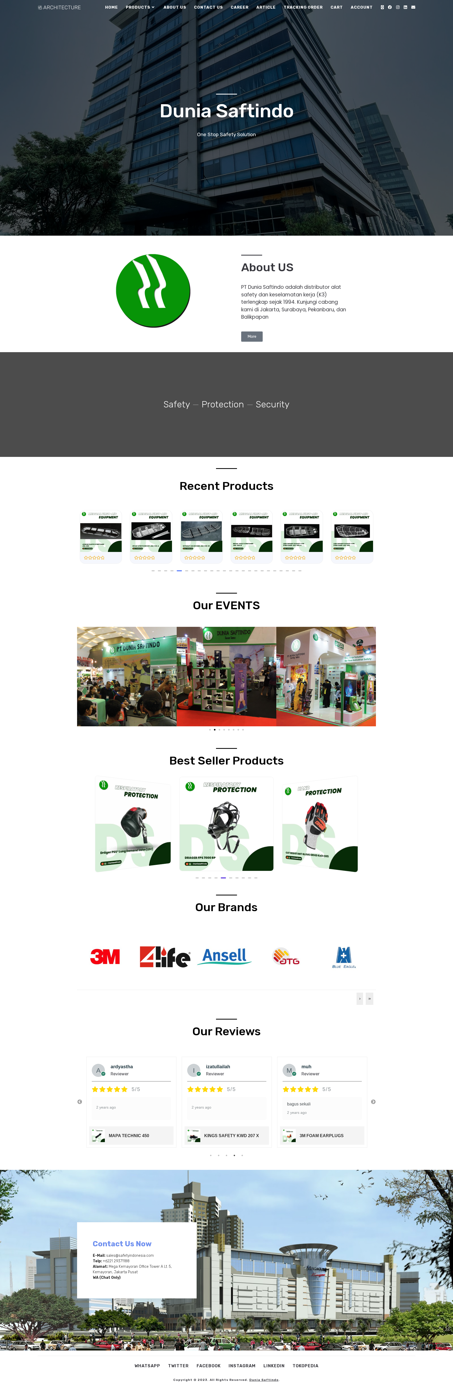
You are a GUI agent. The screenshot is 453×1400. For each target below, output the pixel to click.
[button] (153, 570)
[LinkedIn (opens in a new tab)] (405, 7)
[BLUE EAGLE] (344, 956)
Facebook (209, 1365)
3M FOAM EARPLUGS (226, 1135)
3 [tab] (226, 1155)
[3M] (105, 956)
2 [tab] (218, 1155)
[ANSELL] (224, 956)
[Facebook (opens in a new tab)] (390, 7)
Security (272, 404)
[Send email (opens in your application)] (413, 7)
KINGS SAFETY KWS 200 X (327, 1135)
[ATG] (284, 956)
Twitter (178, 1365)
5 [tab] (242, 1155)
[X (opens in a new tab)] (382, 7)
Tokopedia (306, 1365)
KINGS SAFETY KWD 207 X (136, 1135)
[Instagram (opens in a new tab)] (398, 7)
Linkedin (274, 1365)
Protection (223, 404)
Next (373, 1102)
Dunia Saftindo (264, 1380)
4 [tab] (234, 1155)
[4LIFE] (165, 956)
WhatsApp (147, 1365)
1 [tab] (210, 1155)
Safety (177, 404)
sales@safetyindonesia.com (130, 1255)
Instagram (242, 1365)
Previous (79, 1102)
